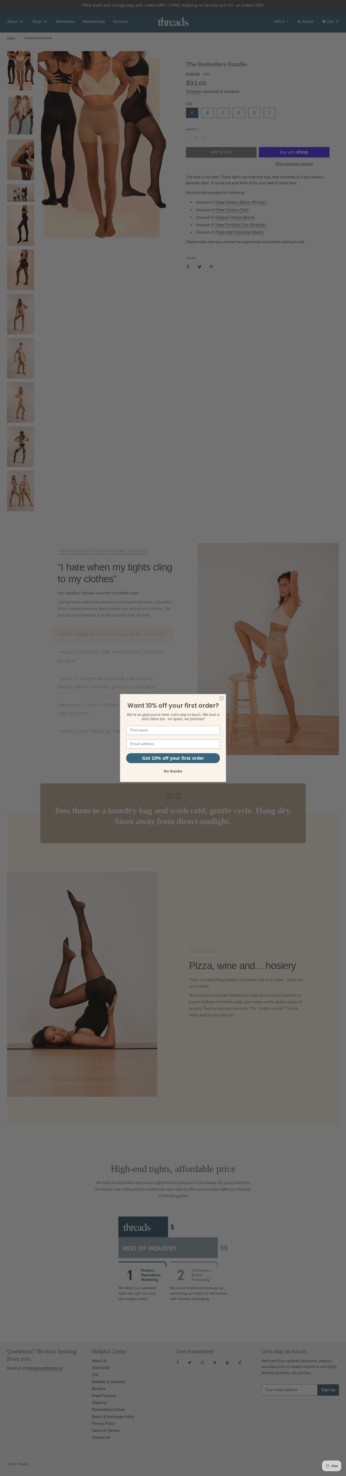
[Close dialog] (221, 698)
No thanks (173, 771)
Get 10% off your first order (173, 758)
